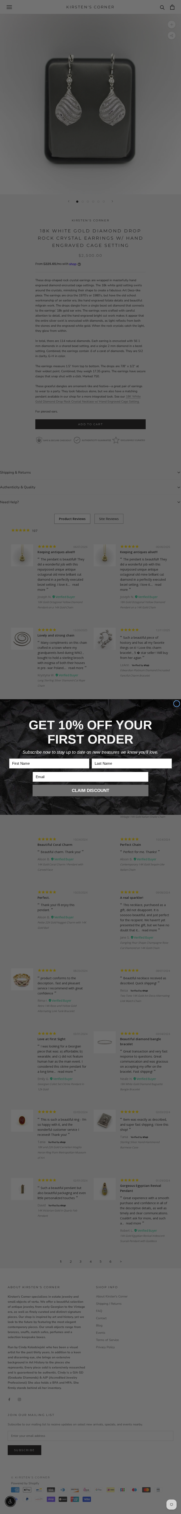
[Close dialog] (176, 703)
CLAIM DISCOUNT (90, 790)
